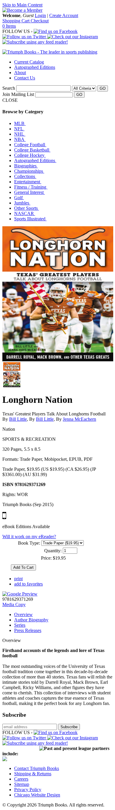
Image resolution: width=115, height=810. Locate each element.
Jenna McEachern (79, 419)
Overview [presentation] (23, 614)
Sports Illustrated (30, 218)
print (18, 578)
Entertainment (27, 181)
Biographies (26, 165)
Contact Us (24, 77)
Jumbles (22, 202)
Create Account (63, 15)
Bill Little (18, 419)
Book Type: (29, 542)
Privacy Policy (27, 789)
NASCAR (24, 213)
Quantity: (53, 550)
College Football (30, 144)
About (20, 72)
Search (8, 88)
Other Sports (26, 208)
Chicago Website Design (37, 794)
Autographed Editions (34, 67)
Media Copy (14, 604)
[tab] (63, 614)
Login (40, 15)
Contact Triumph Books (36, 768)
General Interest (29, 192)
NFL (19, 128)
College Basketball (32, 149)
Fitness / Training (30, 186)
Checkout (40, 20)
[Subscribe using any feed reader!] (35, 41)
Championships (29, 171)
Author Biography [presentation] (31, 619)
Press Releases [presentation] (27, 630)
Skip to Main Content (22, 4)
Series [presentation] (19, 625)
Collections (25, 176)
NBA (20, 139)
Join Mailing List (18, 94)
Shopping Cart (16, 20)
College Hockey (30, 155)
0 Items (9, 26)
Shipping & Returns (32, 773)
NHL (19, 134)
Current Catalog (29, 61)
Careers (21, 778)
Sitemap (21, 784)
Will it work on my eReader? (29, 536)
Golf (19, 197)
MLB (20, 123)
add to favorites (28, 583)
